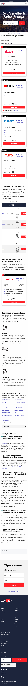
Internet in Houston (4, 639)
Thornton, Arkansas (6, 399)
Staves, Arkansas (18, 407)
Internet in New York (5, 634)
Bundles (18, 33)
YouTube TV (3, 224)
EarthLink (2, 621)
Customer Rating (20, 52)
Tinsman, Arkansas (19, 404)
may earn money (11, 1)
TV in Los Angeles (4, 643)
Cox (1, 615)
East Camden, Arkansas (7, 415)
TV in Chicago (3, 652)
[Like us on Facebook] (1, 677)
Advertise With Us (4, 673)
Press (2, 674)
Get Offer (16, 110)
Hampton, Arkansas (6, 412)
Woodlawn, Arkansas (19, 415)
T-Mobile (16, 619)
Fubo (3, 249)
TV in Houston (3, 650)
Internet (14, 33)
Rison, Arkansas (5, 407)
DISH (3, 213)
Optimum (16, 610)
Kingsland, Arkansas (19, 399)
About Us (2, 671)
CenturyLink (3, 612)
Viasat (16, 623)
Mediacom (16, 608)
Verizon (16, 621)
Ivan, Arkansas (5, 402)
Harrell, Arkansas (18, 412)
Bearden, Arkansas (6, 404)
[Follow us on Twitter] (3, 677)
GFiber (2, 626)
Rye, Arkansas (18, 417)
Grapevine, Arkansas (6, 417)
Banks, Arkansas (5, 410)
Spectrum (16, 615)
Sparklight (16, 612)
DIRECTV (3, 236)
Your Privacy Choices (17, 683)
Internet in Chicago (4, 641)
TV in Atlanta (3, 647)
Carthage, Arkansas (19, 410)
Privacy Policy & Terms (5, 683)
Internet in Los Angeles (5, 632)
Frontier (2, 623)
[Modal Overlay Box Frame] (14, 577)
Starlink (16, 617)
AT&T (2, 610)
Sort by (2, 43)
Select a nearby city (7, 423)
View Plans (15, 73)
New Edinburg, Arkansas (20, 402)
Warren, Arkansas (5, 420)
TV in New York (3, 645)
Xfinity (16, 626)
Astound (2, 608)
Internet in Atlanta (4, 636)
